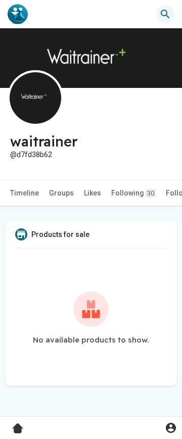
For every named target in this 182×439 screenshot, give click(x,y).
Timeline (24, 193)
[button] (170, 427)
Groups (61, 193)
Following (132, 193)
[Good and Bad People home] (18, 14)
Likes (92, 193)
